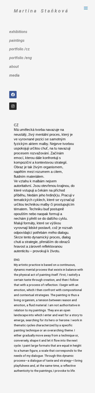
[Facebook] (13, 94)
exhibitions (18, 32)
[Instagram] (13, 106)
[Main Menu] (86, 8)
